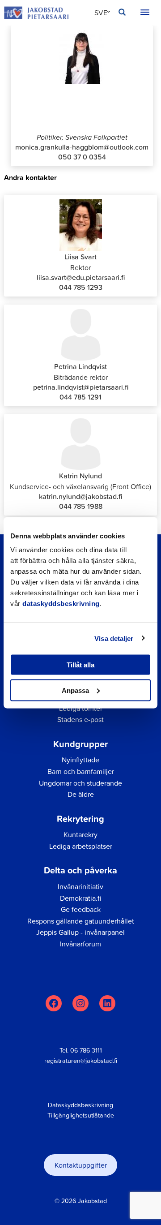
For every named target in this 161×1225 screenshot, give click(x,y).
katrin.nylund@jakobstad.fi (80, 496)
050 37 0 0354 (82, 157)
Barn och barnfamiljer (80, 771)
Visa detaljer (113, 638)
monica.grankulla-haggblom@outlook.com (81, 147)
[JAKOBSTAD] (36, 12)
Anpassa (75, 690)
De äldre (81, 794)
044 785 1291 (80, 397)
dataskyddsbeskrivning (61, 603)
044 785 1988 (80, 506)
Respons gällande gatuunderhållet (80, 921)
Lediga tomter (80, 708)
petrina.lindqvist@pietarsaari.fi (80, 387)
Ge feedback (81, 909)
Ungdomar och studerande (80, 783)
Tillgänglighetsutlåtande (80, 1115)
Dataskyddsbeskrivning (80, 1104)
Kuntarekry (80, 834)
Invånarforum (80, 944)
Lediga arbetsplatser (80, 846)
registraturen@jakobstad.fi (80, 1060)
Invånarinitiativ (80, 886)
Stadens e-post (80, 719)
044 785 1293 (80, 287)
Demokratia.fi (80, 898)
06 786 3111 (86, 1050)
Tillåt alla (80, 665)
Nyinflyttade (80, 760)
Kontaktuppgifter (81, 1165)
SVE (100, 12)
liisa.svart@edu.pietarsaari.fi (81, 277)
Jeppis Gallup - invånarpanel (80, 932)
